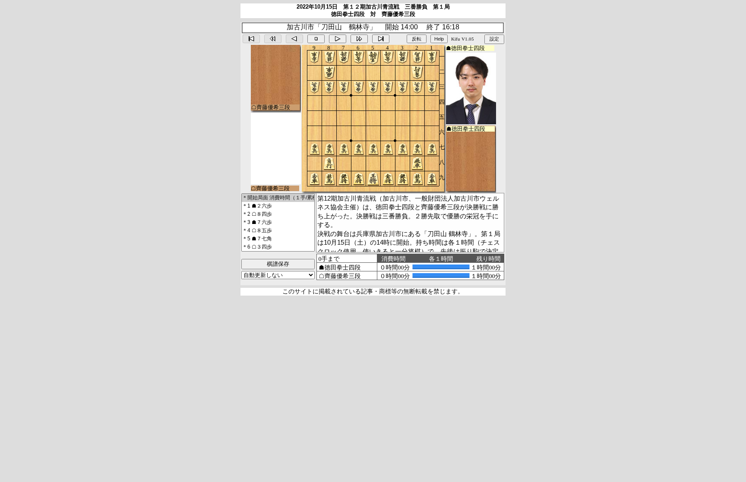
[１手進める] (337, 39)
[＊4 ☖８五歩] (278, 231)
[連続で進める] (359, 39)
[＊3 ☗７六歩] (278, 222)
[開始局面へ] (251, 39)
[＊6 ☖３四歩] (278, 247)
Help (439, 38)
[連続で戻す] (272, 39)
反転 (416, 38)
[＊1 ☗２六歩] (278, 206)
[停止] (316, 39)
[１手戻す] (294, 39)
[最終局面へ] (380, 39)
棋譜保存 (278, 264)
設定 (494, 38)
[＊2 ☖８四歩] (278, 214)
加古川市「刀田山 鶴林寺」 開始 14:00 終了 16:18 (373, 27)
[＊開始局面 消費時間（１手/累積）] (278, 198)
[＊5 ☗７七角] (278, 239)
